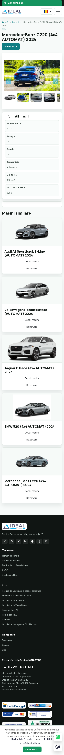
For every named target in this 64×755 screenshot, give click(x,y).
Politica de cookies (11, 560)
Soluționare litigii (10, 575)
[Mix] (46, 541)
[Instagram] (11, 541)
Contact (5, 645)
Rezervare (11, 46)
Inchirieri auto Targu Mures (14, 605)
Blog (4, 650)
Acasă (5, 22)
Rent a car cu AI (9, 615)
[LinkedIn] (25, 541)
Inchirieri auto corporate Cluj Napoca (19, 624)
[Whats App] (58, 737)
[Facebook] (5, 541)
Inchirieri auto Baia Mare (13, 600)
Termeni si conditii (10, 556)
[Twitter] (18, 541)
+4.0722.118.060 (14, 2)
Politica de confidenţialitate (15, 565)
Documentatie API (10, 610)
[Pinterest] (32, 541)
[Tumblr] (39, 541)
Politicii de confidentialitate (38, 741)
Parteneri (6, 619)
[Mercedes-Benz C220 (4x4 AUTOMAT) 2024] (23, 97)
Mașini (15, 22)
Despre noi (7, 640)
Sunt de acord (32, 749)
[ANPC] (40, 714)
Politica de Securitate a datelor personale (21, 591)
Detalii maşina (32, 261)
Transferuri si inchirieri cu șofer (16, 595)
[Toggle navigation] (58, 11)
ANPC (5, 570)
